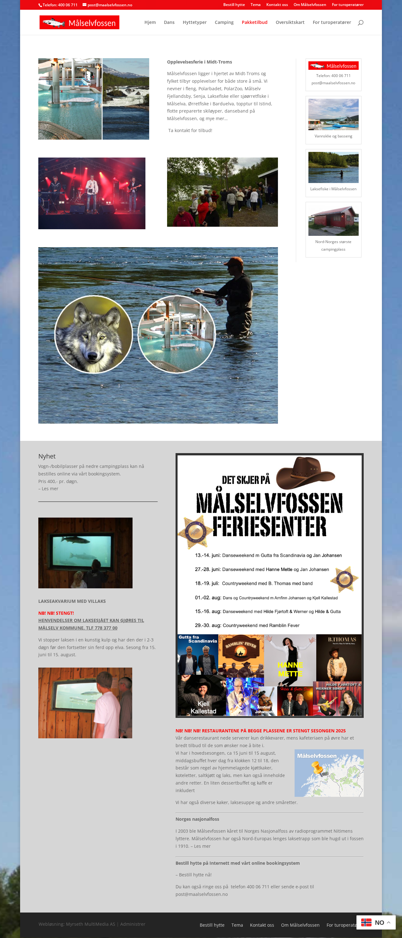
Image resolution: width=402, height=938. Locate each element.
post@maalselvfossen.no (202, 894)
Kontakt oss (277, 5)
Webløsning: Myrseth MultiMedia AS (78, 924)
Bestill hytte (234, 5)
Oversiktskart (290, 22)
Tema (256, 5)
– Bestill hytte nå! (194, 875)
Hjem (150, 22)
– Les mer (201, 846)
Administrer (132, 924)
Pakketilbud (255, 22)
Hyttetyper (195, 22)
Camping (224, 22)
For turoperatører (348, 5)
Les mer (50, 488)
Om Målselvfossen (310, 5)
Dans (169, 22)
